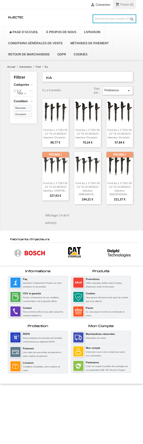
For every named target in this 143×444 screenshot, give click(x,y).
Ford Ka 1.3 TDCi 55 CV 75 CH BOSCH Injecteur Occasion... (55, 133)
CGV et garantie (32, 293)
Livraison (28, 362)
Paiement (28, 348)
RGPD (26, 334)
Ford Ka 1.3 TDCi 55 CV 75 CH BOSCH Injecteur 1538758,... (55, 187)
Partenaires (92, 362)
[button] (12, 253)
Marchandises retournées (100, 334)
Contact (27, 308)
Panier (89, 308)
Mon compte (93, 348)
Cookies (90, 293)
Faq (25, 279)
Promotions (92, 279)
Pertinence (117, 91)
